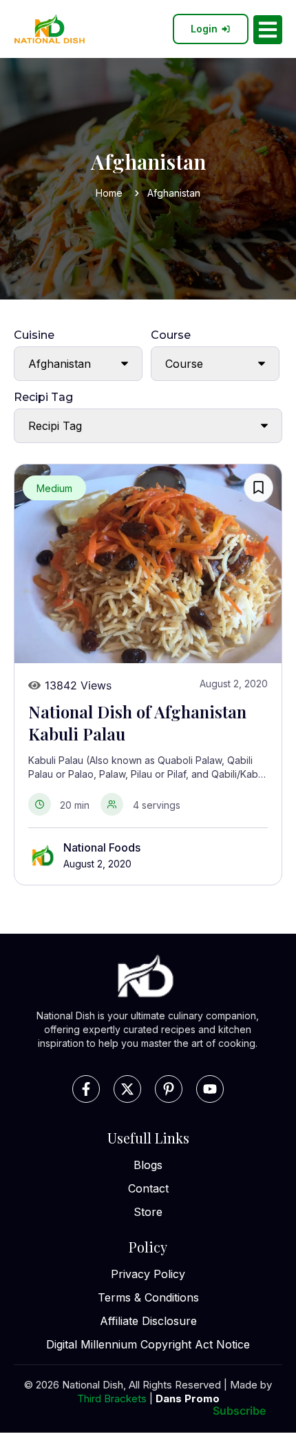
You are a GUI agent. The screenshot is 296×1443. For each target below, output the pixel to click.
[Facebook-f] (86, 1089)
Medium (54, 488)
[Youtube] (210, 1089)
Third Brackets (112, 1398)
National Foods (101, 847)
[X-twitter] (127, 1089)
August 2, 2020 (97, 864)
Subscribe (239, 1410)
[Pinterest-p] (168, 1089)
